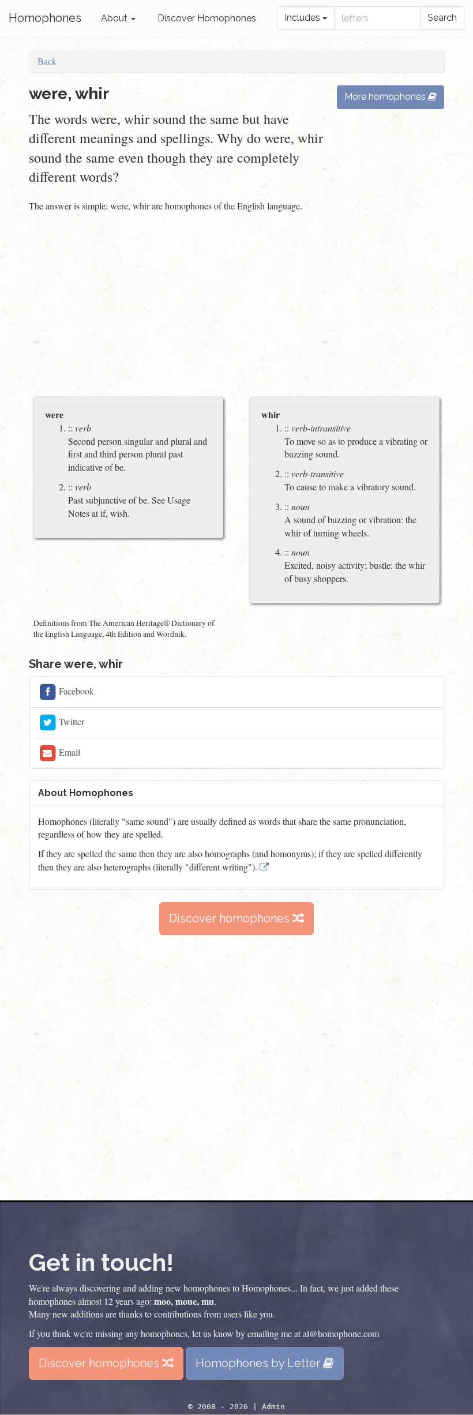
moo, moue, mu (184, 1301)
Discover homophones (230, 918)
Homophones (45, 18)
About (115, 18)
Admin (273, 1406)
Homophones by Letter (259, 1363)
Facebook (75, 690)
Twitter (70, 721)
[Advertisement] (236, 305)
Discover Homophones (206, 18)
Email (68, 751)
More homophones (386, 96)
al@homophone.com (341, 1333)
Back (47, 61)
